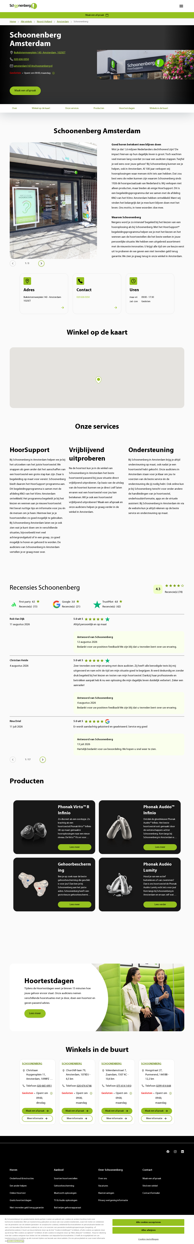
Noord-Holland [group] (44, 21)
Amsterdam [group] (63, 21)
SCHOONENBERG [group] (32, 1064)
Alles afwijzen (148, 1230)
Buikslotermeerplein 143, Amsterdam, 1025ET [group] (39, 52)
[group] (25, 90)
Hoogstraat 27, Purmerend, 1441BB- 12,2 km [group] (157, 1074)
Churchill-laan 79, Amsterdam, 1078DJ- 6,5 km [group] (78, 1074)
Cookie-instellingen (148, 1239)
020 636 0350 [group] (21, 59)
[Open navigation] (181, 6)
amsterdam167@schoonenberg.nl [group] (33, 66)
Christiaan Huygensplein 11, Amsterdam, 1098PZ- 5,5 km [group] (38, 1075)
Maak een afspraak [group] (94, 15)
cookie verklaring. (16, 1241)
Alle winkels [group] (26, 21)
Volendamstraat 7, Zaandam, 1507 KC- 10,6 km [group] (117, 1074)
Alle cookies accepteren (148, 1222)
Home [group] (13, 21)
